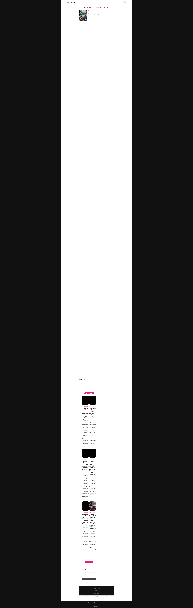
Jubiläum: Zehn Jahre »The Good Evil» (92, 412)
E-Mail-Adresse (85, 565)
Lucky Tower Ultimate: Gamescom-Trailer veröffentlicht (87, 465)
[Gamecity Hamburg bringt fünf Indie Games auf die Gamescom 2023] (85, 506)
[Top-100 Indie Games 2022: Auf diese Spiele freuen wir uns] (83, 15)
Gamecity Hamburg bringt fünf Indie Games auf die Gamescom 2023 (86, 519)
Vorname (84, 569)
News (94, 2)
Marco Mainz (91, 14)
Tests (98, 2)
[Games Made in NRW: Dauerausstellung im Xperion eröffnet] (85, 400)
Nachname (84, 574)
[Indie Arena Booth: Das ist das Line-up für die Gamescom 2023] (92, 453)
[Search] (122, 2)
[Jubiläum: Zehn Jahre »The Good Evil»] (92, 400)
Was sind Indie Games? (114, 2)
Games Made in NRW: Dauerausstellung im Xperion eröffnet (88, 413)
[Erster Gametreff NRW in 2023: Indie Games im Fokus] (92, 506)
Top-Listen (105, 2)
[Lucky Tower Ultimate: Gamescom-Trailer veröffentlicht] (85, 453)
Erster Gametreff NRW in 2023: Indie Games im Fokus (92, 519)
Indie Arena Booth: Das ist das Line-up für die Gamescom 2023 (93, 466)
